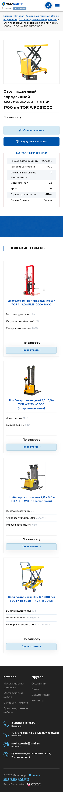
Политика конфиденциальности (22, 777)
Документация (40, 695)
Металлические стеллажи (14, 685)
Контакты (37, 700)
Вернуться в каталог (33, 141)
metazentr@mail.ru (25, 743)
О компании (38, 684)
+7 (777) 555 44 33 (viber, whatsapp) (35, 733)
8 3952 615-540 (23, 723)
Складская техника (16, 703)
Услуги (35, 689)
